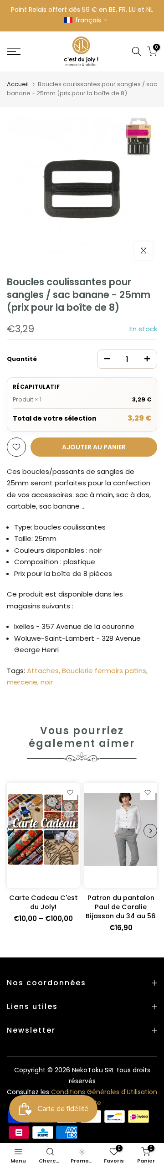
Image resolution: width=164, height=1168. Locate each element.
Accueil (18, 84)
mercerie (22, 682)
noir (47, 682)
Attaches (43, 670)
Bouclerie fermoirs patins (104, 670)
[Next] (150, 831)
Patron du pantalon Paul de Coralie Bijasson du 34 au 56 (121, 907)
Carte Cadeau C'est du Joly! (43, 902)
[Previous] (13, 831)
